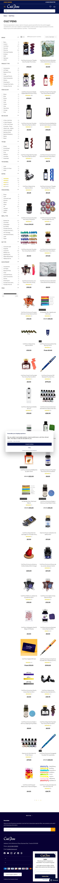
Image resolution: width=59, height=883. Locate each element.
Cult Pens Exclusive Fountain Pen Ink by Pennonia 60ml (48, 470)
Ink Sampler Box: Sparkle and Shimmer (48, 313)
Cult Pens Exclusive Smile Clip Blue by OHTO (48, 344)
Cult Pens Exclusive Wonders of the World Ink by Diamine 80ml (48, 281)
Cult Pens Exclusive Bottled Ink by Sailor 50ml (29, 470)
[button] (54, 6)
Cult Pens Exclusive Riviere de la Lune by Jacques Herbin (48, 565)
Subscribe (45, 876)
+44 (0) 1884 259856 (12, 846)
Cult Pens (8, 879)
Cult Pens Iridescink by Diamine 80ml (29, 344)
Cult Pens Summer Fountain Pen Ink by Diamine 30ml (28, 124)
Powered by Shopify (14, 879)
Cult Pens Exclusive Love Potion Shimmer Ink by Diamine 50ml (29, 281)
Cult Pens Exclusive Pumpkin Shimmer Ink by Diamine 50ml (29, 313)
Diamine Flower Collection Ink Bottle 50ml (48, 533)
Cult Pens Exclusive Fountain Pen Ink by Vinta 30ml (29, 218)
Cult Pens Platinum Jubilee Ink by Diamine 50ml (29, 596)
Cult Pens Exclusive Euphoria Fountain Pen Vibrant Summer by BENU (48, 659)
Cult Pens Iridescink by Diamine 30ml (29, 187)
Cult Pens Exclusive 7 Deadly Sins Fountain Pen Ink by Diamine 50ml (29, 61)
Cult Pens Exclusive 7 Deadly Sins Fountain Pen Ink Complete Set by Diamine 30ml (48, 218)
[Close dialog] (55, 853)
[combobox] (29, 11)
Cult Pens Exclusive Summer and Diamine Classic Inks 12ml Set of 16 (48, 407)
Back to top (28, 815)
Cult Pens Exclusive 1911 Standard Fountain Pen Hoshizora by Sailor (47, 376)
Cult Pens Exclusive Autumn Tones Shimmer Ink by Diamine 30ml (48, 155)
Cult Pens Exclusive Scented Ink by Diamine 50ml (48, 628)
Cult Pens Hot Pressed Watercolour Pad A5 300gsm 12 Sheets (29, 785)
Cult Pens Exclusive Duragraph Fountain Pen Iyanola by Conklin (48, 754)
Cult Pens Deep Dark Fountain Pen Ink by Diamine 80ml (48, 722)
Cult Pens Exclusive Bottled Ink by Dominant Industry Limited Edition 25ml (48, 124)
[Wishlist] (50, 6)
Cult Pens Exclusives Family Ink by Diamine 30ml (28, 691)
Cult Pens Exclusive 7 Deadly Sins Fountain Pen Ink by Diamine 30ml (48, 187)
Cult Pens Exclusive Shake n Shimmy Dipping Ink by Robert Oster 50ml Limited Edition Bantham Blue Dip (29, 722)
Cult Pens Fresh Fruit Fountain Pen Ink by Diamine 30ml (48, 92)
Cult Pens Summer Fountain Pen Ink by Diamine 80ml (28, 250)
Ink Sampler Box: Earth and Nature (29, 502)
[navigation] (10, 166)
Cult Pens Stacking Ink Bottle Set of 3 (29, 407)
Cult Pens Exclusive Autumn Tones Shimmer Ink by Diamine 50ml (48, 250)
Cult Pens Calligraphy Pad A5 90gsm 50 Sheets (29, 628)
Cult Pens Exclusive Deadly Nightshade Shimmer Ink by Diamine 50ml (29, 92)
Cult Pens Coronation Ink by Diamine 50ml (48, 596)
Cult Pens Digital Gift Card (29, 659)
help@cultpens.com (12, 849)
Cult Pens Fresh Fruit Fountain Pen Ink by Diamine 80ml (29, 376)
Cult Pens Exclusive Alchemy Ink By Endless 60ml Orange (29, 565)
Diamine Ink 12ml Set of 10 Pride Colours (29, 754)
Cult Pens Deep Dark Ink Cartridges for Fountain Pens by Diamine (29, 533)
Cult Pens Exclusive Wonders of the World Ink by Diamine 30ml (48, 61)
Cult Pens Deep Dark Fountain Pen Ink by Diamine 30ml (29, 155)
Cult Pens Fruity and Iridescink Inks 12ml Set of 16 (48, 785)
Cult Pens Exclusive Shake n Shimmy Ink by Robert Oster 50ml (47, 502)
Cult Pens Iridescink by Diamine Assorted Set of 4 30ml (48, 691)
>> (40, 800)
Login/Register (50, 2)
